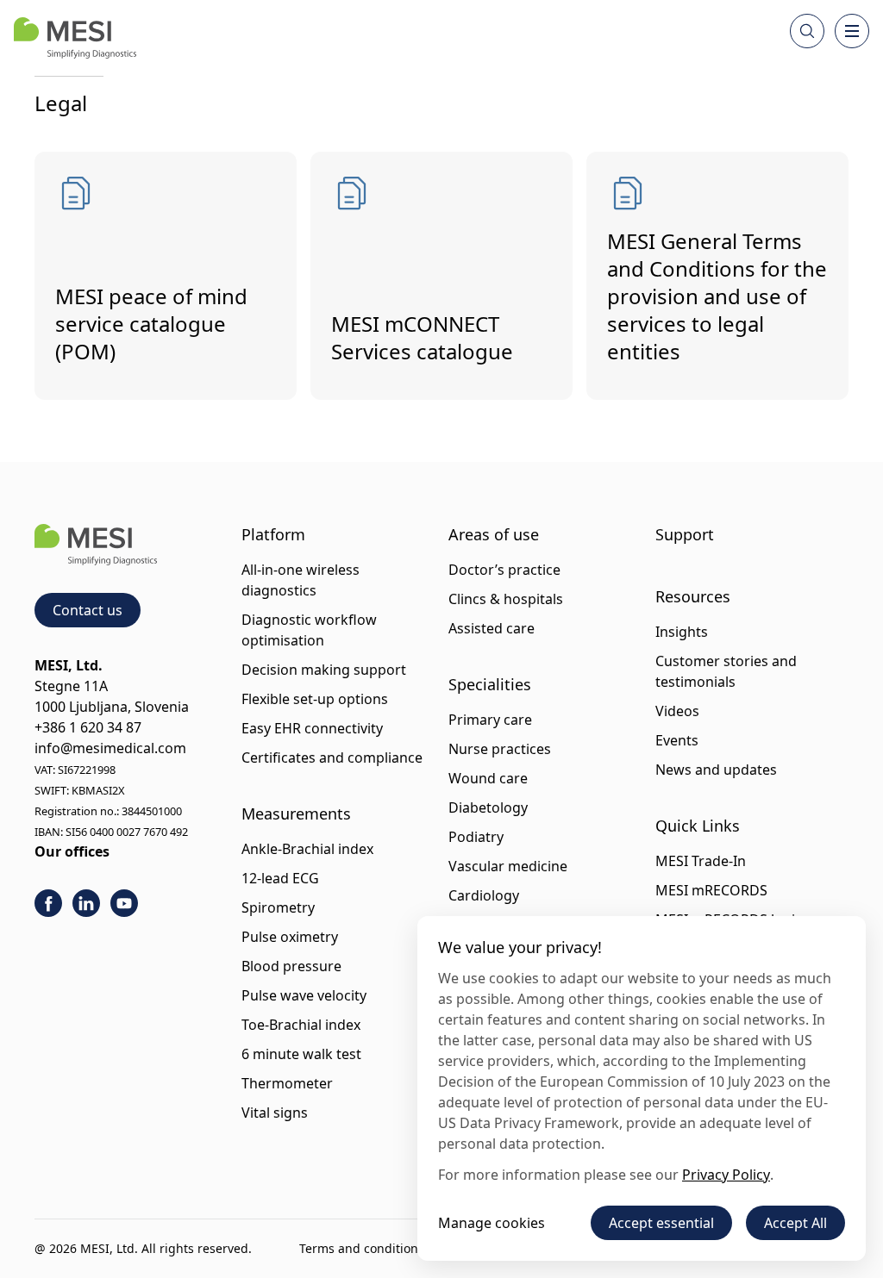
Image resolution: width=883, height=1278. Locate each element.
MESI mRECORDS (711, 890)
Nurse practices (499, 748)
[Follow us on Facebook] (48, 903)
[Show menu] (852, 31)
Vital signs (274, 1112)
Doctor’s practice (504, 569)
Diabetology (488, 807)
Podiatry (476, 836)
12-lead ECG (280, 878)
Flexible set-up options (314, 698)
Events (676, 740)
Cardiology (483, 895)
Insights (681, 631)
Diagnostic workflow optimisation (309, 630)
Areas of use (493, 534)
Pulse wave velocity (303, 995)
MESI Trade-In (700, 860)
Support (684, 534)
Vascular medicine (507, 866)
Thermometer (287, 1083)
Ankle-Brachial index (307, 848)
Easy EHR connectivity (312, 728)
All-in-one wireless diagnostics (300, 580)
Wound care (488, 778)
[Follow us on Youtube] (124, 903)
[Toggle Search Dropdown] (807, 31)
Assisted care (491, 628)
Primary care (490, 719)
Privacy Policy (726, 1174)
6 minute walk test (301, 1053)
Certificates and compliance (332, 757)
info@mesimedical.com (110, 748)
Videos (677, 710)
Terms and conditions (361, 1248)
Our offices (72, 851)
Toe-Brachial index (300, 1024)
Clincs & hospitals (505, 598)
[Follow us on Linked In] (86, 903)
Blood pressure (291, 966)
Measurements (296, 813)
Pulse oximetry (289, 936)
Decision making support (323, 669)
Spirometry (278, 907)
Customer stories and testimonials (726, 671)
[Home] (75, 38)
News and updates (716, 769)
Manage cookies (491, 1222)
